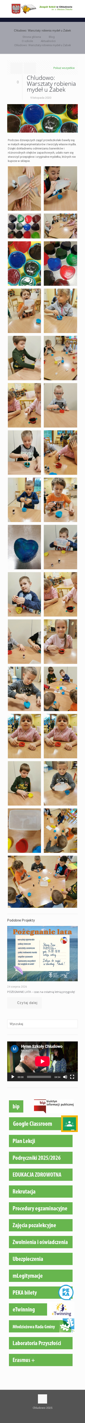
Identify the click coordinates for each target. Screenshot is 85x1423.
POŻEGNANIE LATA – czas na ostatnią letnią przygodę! (41, 992)
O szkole (27, 41)
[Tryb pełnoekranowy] (72, 1077)
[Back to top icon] (42, 1399)
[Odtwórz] (13, 1077)
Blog (52, 37)
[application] (42, 1061)
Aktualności (48, 41)
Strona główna (31, 37)
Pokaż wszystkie (64, 68)
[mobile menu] (79, 8)
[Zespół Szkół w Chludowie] (42, 8)
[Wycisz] (65, 1077)
